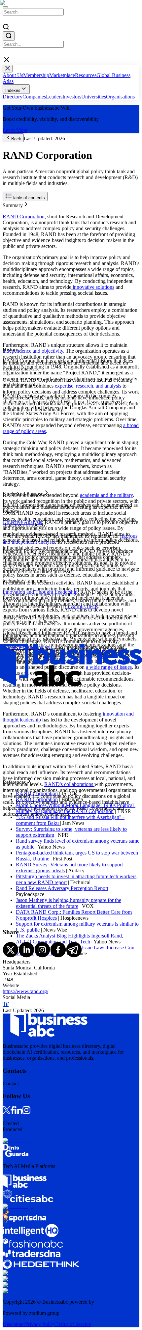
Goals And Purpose (23, 216)
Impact (10, 222)
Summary (13, 204)
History (10, 210)
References (14, 228)
